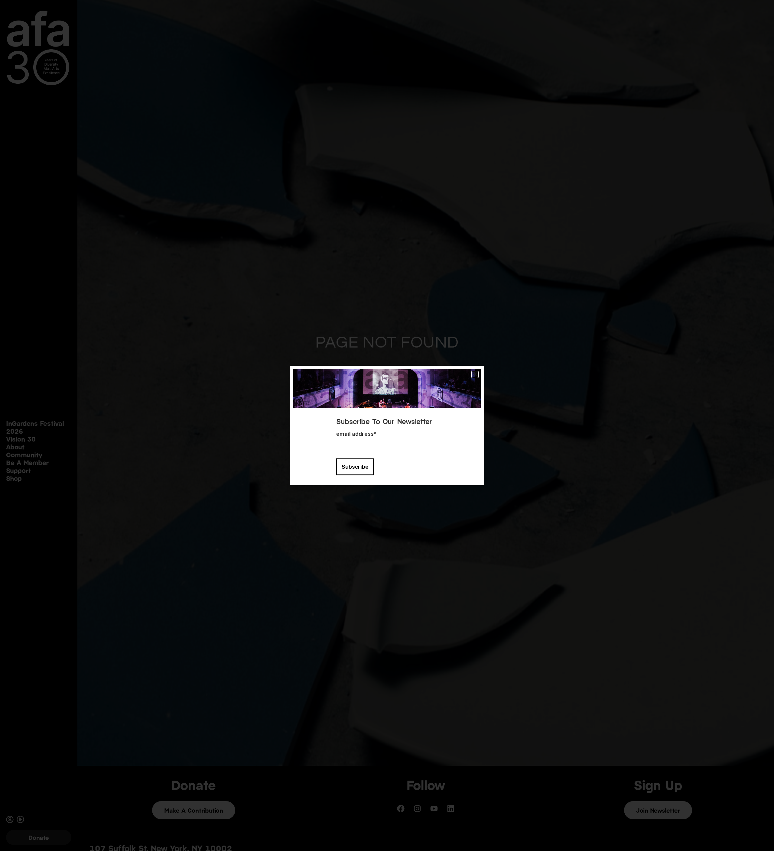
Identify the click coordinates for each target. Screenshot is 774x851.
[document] (387, 425)
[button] (475, 374)
